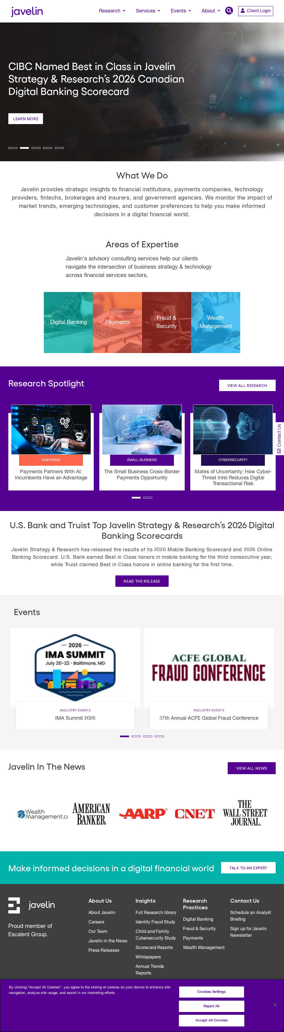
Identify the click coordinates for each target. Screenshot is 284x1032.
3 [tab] (36, 148)
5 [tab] (59, 148)
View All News (251, 768)
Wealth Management (204, 948)
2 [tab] (24, 148)
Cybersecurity (233, 460)
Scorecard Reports (154, 948)
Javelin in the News (107, 941)
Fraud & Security (199, 929)
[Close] (275, 1005)
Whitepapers (148, 957)
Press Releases (103, 950)
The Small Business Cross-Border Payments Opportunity (142, 474)
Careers (96, 922)
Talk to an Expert (248, 867)
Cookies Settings (211, 992)
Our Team (98, 932)
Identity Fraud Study (155, 922)
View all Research (247, 385)
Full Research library (156, 913)
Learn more (25, 118)
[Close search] (272, 21)
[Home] (27, 11)
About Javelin (101, 913)
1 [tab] (12, 148)
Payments (193, 938)
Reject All (211, 1006)
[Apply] (257, 21)
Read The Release (142, 581)
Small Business (142, 460)
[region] (142, 1005)
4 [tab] (47, 148)
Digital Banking (198, 919)
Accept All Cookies (212, 1020)
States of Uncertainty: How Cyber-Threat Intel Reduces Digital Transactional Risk (233, 477)
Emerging (51, 460)
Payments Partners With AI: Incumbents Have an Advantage (51, 474)
